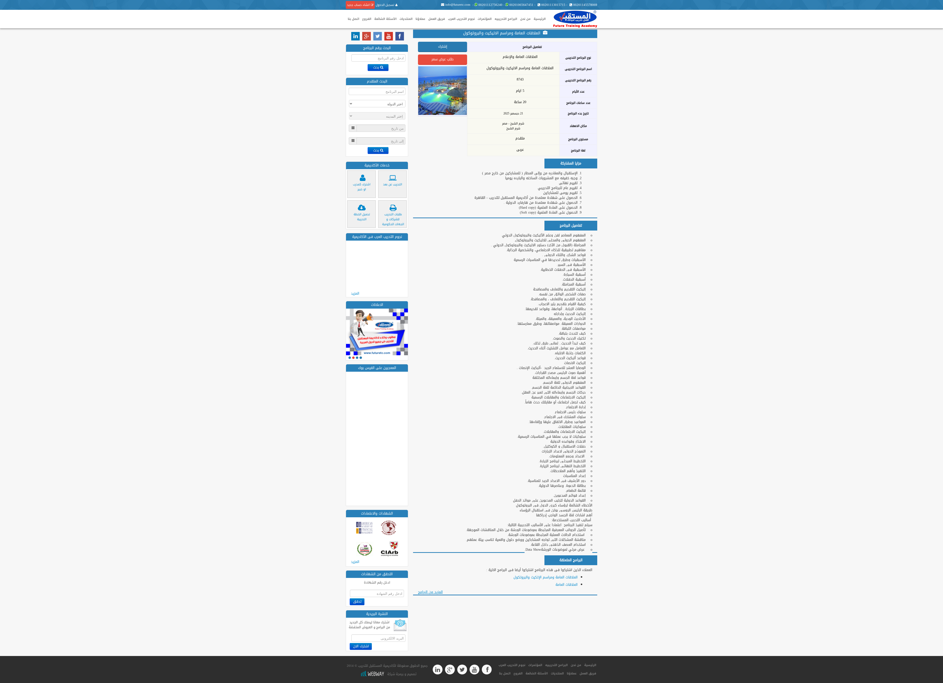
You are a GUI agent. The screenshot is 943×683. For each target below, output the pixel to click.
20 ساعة (520, 102)
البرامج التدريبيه (506, 19)
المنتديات (406, 19)
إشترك (442, 46)
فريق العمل (436, 19)
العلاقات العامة (566, 584)
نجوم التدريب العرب (461, 19)
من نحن (525, 19)
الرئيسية (540, 19)
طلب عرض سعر (442, 59)
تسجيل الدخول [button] (384, 5)
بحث (376, 67)
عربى (520, 149)
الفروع (366, 19)
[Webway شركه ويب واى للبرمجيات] (372, 674)
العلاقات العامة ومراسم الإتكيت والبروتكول (545, 577)
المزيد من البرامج (430, 592)
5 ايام (520, 90)
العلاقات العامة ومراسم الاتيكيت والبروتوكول (520, 68)
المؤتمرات (485, 19)
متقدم (520, 138)
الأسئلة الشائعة (385, 19)
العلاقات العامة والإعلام (520, 57)
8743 (520, 79)
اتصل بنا (353, 19)
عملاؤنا (420, 19)
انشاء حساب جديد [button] (358, 5)
